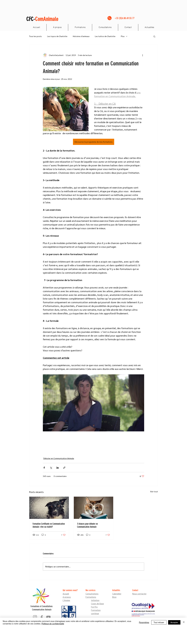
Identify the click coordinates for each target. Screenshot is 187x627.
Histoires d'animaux (81, 36)
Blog (114, 597)
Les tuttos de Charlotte (105, 36)
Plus (123, 36)
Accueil (66, 593)
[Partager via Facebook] (44, 467)
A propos (67, 597)
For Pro (94, 606)
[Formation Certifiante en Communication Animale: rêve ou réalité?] (49, 508)
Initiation (95, 600)
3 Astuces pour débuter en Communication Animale (87, 525)
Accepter (174, 622)
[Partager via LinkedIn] (57, 467)
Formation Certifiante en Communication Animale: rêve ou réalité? (49, 525)
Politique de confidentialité (52, 623)
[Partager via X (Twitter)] (51, 467)
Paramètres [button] (144, 622)
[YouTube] (48, 617)
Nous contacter (139, 593)
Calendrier (116, 593)
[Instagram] (35, 617)
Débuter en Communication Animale (58, 458)
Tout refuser (159, 622)
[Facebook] (41, 617)
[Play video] (93, 402)
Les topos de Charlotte (57, 36)
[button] (154, 36)
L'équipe (66, 600)
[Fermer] (183, 622)
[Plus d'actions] (142, 55)
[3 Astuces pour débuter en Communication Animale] (93, 508)
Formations (91, 597)
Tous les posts (35, 36)
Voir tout (154, 491)
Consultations (92, 593)
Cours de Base (97, 603)
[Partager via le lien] (64, 467)
